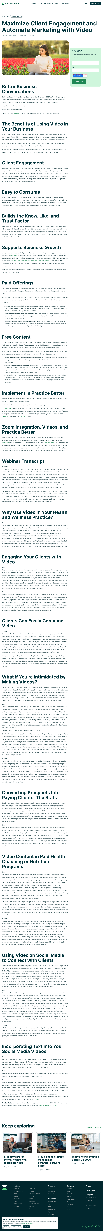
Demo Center (91, 1190)
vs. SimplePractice (91, 1197)
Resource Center (52, 1201)
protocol (5, 416)
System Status (71, 1199)
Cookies (69, 1207)
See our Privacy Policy (27, 1223)
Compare (89, 1195)
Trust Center (70, 1204)
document (23, 416)
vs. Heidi (88, 1208)
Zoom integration (49, 443)
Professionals (51, 1191)
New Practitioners (52, 1194)
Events (49, 1206)
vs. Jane (88, 1203)
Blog (49, 1204)
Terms (68, 1209)
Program (8, 408)
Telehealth (5, 443)
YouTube (16, 113)
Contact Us (70, 1194)
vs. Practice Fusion (91, 1205)
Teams (49, 1188)
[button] (35, 4)
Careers (69, 1191)
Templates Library (52, 1209)
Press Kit (69, 1196)
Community (51, 1214)
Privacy (69, 1201)
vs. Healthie (89, 1200)
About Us (69, 1188)
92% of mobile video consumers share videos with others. (29, 261)
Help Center (51, 1211)
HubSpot (14, 255)
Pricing (57, 4)
